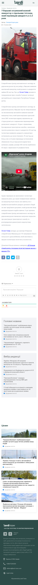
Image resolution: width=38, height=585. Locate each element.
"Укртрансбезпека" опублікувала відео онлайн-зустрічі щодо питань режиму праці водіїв (18, 327)
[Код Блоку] (19, 295)
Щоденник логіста (11, 8)
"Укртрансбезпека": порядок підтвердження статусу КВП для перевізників (15, 380)
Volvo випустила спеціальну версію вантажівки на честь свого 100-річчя (17, 336)
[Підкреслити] (8, 295)
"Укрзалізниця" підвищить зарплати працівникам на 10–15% (17, 343)
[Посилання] (21, 295)
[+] (25, 295)
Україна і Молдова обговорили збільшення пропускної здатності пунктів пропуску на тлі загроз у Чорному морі (19, 362)
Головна (3, 8)
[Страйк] (10, 295)
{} (23, 295)
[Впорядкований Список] (12, 295)
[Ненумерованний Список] (14, 295)
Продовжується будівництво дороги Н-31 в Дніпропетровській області (19, 371)
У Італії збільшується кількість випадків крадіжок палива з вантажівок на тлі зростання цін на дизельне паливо (18, 389)
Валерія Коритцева (12, 22)
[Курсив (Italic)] (5, 295)
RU (33, 3)
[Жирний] (3, 295)
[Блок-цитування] (16, 295)
